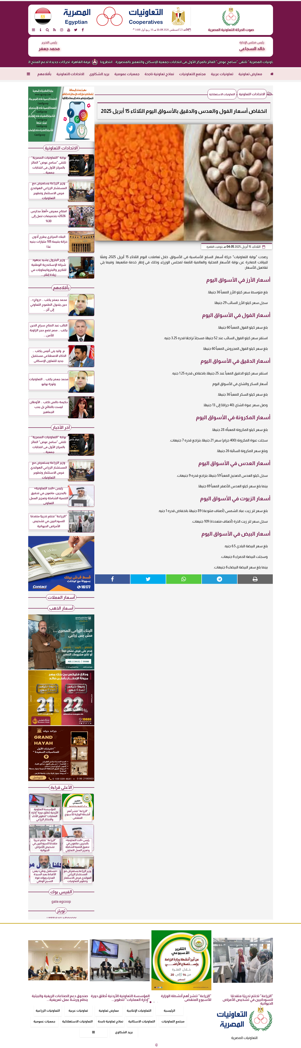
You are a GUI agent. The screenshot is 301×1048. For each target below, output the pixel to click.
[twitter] (75, 29)
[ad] (61, 114)
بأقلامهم (44, 74)
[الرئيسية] (272, 74)
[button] (33, 114)
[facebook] (82, 29)
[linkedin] (61, 29)
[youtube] (68, 29)
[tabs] (33, 29)
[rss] (54, 29)
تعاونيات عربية (222, 74)
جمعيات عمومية (126, 74)
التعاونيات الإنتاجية (139, 1010)
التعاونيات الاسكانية (141, 1021)
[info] (40, 29)
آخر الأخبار (61, 427)
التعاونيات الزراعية (48, 1010)
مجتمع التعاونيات (192, 74)
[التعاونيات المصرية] (61, 590)
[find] (47, 29)
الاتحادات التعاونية (70, 74)
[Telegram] (219, 579)
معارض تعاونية (250, 74)
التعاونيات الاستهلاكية (77, 1021)
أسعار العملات (61, 597)
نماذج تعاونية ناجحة (159, 74)
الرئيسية (169, 1010)
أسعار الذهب (61, 608)
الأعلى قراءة (61, 787)
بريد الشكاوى (99, 74)
